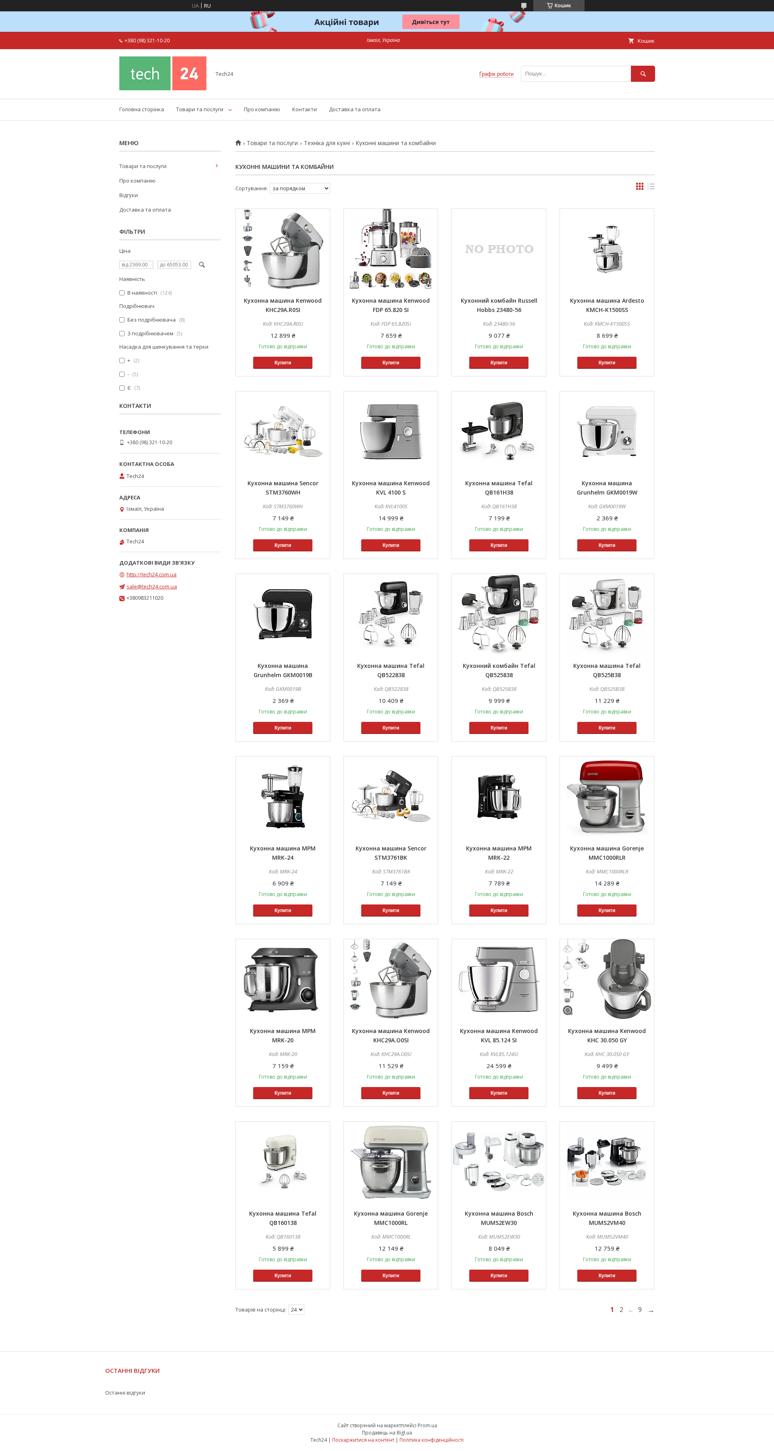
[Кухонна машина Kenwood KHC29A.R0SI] (283, 249)
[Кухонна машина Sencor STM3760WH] (283, 431)
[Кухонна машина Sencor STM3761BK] (391, 797)
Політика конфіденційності (431, 1439)
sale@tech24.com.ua (152, 586)
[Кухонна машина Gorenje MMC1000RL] (391, 1162)
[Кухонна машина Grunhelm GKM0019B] (283, 614)
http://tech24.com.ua (152, 574)
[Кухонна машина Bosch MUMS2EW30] (499, 1162)
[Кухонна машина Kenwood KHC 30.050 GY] (607, 979)
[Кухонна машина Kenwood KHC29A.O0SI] (391, 979)
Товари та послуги (199, 109)
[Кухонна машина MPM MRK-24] (283, 797)
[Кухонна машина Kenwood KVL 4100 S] (391, 431)
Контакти (304, 109)
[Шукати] (643, 73)
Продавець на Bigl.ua (387, 1432)
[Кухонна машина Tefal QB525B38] (607, 614)
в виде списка (651, 188)
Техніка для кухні (327, 143)
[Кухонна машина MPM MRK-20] (283, 979)
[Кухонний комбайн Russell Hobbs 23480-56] (499, 249)
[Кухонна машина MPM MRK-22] (499, 797)
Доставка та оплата (355, 109)
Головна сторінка (141, 109)
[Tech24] (162, 88)
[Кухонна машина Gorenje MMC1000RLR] (607, 797)
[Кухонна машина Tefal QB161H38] (499, 431)
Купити (283, 363)
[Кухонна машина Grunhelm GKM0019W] (607, 431)
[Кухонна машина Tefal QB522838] (391, 614)
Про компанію (262, 109)
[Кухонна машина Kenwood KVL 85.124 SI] (499, 979)
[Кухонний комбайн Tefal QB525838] (499, 614)
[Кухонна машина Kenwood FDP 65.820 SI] (391, 249)
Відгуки (128, 195)
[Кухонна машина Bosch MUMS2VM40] (607, 1162)
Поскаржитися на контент (363, 1439)
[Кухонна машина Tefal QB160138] (283, 1162)
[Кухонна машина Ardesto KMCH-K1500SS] (607, 249)
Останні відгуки (125, 1392)
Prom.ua (427, 1425)
